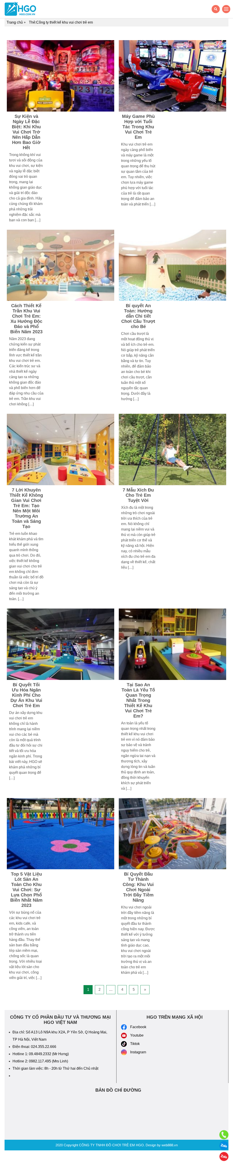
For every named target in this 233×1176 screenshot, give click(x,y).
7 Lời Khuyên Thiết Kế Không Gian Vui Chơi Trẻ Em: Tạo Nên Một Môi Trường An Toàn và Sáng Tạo (26, 508)
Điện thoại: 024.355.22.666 (34, 1047)
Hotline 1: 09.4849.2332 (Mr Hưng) (41, 1054)
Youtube (137, 1035)
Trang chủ (15, 22)
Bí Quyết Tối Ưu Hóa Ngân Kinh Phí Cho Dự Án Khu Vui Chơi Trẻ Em (26, 695)
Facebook (138, 1027)
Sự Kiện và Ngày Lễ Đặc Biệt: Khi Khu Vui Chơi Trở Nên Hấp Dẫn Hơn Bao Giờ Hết (26, 132)
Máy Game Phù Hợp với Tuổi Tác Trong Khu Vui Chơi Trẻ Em (138, 127)
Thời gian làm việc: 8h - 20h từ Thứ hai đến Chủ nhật (55, 1068)
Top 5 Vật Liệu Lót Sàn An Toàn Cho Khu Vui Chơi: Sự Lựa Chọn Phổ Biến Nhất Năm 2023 (26, 890)
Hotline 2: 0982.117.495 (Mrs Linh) (40, 1061)
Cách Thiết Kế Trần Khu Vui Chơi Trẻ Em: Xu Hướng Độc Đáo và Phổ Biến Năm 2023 (26, 318)
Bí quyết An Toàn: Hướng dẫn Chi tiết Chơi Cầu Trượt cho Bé (138, 316)
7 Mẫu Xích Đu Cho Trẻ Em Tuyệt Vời (138, 495)
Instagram (138, 1052)
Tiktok (135, 1044)
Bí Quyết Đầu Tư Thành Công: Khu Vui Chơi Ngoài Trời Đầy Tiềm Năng (138, 887)
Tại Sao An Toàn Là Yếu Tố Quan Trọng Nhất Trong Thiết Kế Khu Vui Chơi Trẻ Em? (138, 700)
